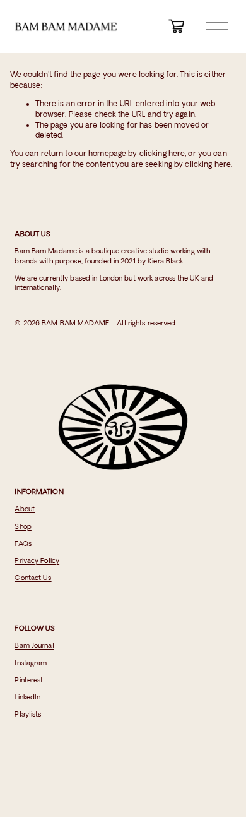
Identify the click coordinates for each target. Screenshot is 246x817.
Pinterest (29, 680)
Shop (23, 527)
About (25, 509)
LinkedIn (27, 697)
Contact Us (33, 578)
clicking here (162, 154)
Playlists (28, 714)
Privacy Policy (37, 561)
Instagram (31, 663)
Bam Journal (34, 645)
